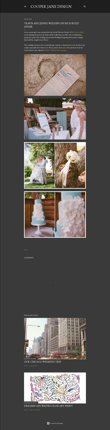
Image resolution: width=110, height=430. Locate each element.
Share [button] (26, 250)
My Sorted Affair (78, 32)
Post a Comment (34, 410)
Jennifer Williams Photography (55, 50)
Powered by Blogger (56, 423)
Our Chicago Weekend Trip (42, 361)
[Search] (84, 6)
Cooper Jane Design (51, 6)
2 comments (33, 365)
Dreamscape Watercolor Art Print (48, 405)
